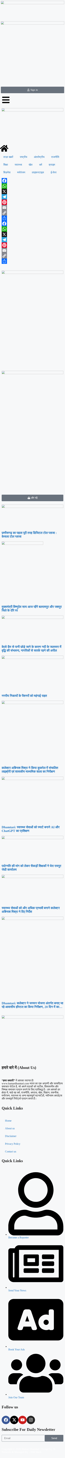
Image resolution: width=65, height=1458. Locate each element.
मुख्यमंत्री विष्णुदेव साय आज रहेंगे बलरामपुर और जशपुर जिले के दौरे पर (32, 608)
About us (10, 1128)
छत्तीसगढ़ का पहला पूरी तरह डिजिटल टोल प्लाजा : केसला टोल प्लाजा (29, 534)
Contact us (10, 1151)
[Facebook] (32, 180)
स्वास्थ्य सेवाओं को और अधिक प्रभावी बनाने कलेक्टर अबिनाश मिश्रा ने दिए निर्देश (31, 909)
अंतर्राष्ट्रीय (39, 157)
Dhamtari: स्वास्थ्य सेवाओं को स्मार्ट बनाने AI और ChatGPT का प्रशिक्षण (31, 829)
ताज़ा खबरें (8, 157)
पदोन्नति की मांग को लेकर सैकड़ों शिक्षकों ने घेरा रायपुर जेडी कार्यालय (31, 867)
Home (8, 1120)
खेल (30, 164)
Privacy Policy (12, 1143)
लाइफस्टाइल (38, 172)
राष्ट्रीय (23, 157)
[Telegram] (32, 196)
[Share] (32, 218)
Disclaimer (10, 1136)
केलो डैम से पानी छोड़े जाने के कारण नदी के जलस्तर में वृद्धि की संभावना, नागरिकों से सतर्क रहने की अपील (31, 648)
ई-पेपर (53, 172)
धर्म (40, 164)
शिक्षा (5, 164)
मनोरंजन (21, 172)
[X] (32, 191)
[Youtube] (22, 1420)
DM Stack (36, 1452)
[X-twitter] (14, 1420)
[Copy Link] (32, 213)
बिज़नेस (6, 172)
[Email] (32, 207)
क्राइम (52, 164)
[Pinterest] (32, 202)
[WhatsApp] (32, 186)
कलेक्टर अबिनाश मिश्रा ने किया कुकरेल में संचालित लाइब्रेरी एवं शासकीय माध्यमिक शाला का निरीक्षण (30, 769)
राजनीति (55, 157)
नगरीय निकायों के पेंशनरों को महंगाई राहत (24, 695)
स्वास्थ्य (18, 164)
